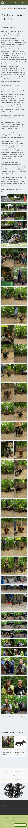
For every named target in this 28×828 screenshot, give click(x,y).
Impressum (4, 808)
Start (2, 8)
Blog (5, 8)
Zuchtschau (10, 8)
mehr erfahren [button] (12, 820)
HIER (21, 717)
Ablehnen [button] (7, 825)
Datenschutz (5, 805)
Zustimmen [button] (20, 825)
